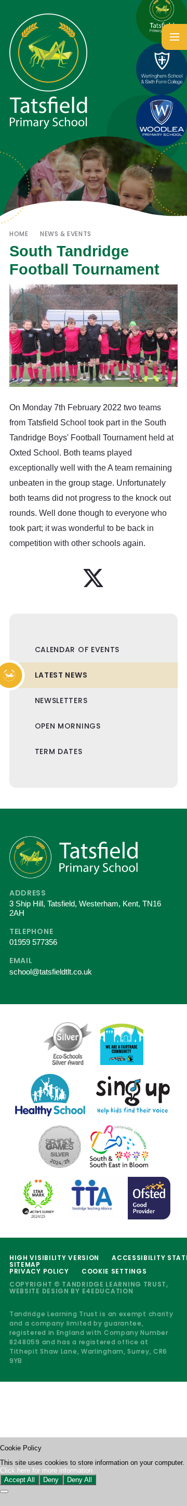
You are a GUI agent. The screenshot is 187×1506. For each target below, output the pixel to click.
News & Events (65, 233)
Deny (51, 1480)
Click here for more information (46, 1470)
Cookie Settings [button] (114, 1271)
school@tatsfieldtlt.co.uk (50, 972)
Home (18, 233)
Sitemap (25, 1264)
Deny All (79, 1480)
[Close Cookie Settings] (4, 1491)
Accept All (19, 1480)
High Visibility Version (54, 1257)
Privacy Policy (39, 1271)
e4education (107, 1291)
